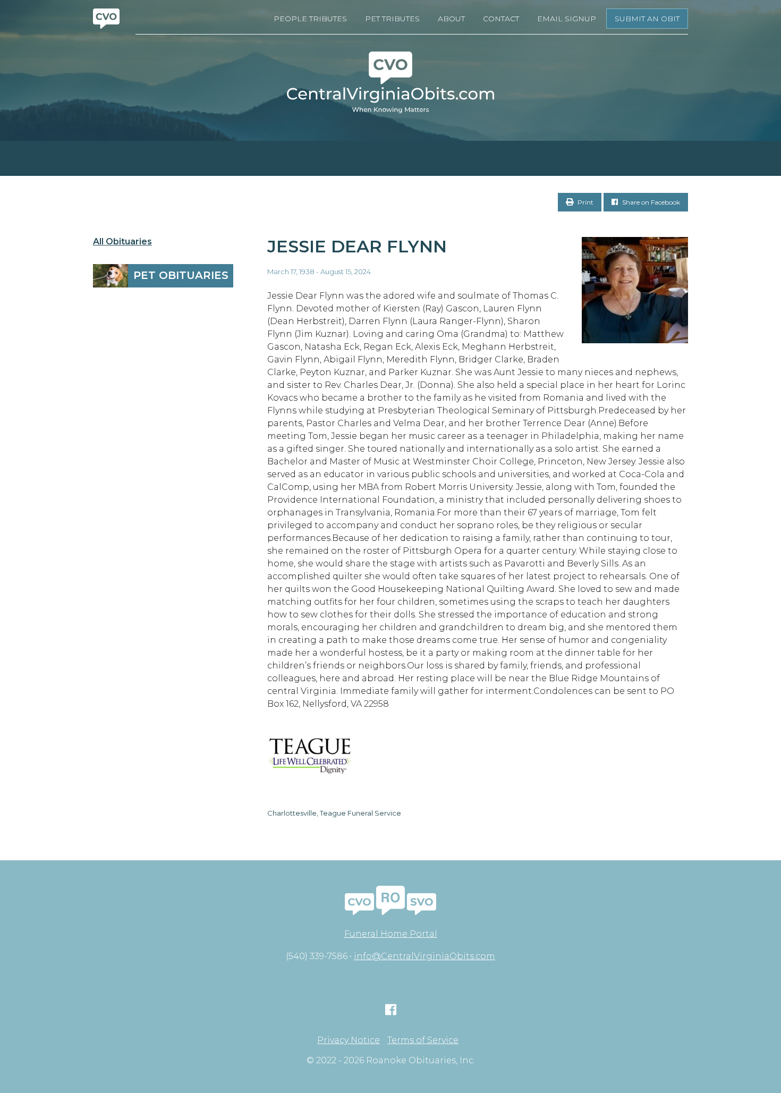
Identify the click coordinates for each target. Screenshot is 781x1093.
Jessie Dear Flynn (357, 246)
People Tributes (310, 18)
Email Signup (566, 18)
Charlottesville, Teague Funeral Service (334, 813)
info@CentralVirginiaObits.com (424, 956)
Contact (501, 18)
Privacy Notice (348, 1040)
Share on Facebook (650, 202)
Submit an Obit (647, 18)
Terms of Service (423, 1040)
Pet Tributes (392, 18)
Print (584, 202)
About (451, 18)
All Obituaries (122, 242)
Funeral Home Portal (390, 934)
